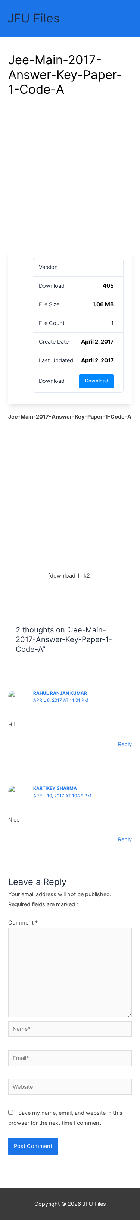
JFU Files (33, 18)
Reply (125, 744)
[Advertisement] (70, 176)
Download (96, 381)
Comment (23, 922)
